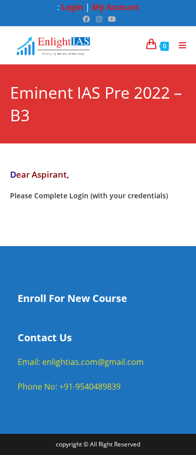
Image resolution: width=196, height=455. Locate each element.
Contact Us (45, 337)
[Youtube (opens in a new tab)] (110, 19)
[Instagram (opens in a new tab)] (99, 19)
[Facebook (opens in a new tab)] (86, 19)
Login (72, 7)
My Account (115, 7)
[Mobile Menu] (178, 45)
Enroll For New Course (72, 298)
